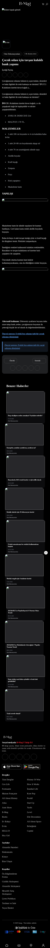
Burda (4, 817)
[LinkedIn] (27, 757)
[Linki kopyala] (26, 75)
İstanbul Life (32, 789)
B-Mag (5, 812)
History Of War (33, 780)
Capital (30, 831)
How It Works (33, 784)
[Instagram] (5, 757)
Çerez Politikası (9, 899)
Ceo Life (6, 784)
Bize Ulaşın (7, 861)
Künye (5, 857)
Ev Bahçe (6, 821)
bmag (20, 923)
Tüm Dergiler (8, 780)
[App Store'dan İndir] (11, 766)
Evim (4, 826)
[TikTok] (34, 757)
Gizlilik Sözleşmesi (10, 881)
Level (29, 812)
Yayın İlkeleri (8, 908)
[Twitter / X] (19, 757)
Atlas (4, 803)
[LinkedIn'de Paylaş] (20, 75)
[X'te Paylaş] (9, 75)
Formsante (6, 789)
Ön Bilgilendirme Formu (9, 875)
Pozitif (30, 798)
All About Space (34, 821)
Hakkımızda (7, 852)
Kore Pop (31, 793)
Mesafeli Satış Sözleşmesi (8, 892)
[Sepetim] (43, 4)
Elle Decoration (34, 817)
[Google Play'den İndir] (31, 766)
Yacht (29, 807)
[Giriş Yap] (43, 945)
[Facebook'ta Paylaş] (4, 75)
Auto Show (7, 807)
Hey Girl (6, 835)
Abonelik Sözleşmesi (11, 886)
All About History (10, 798)
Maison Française (9, 793)
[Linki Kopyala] (37, 368)
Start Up (30, 803)
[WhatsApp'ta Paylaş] (15, 75)
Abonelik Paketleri (10, 847)
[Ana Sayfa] (7, 737)
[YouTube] (12, 757)
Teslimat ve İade (9, 903)
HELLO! (6, 831)
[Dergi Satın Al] (19, 945)
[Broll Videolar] (31, 945)
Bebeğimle (31, 826)
